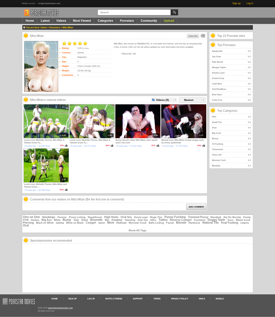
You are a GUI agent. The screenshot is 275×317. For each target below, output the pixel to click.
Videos (61, 20)
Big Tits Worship (232, 217)
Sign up (236, 3)
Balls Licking (156, 222)
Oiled (84, 219)
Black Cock (243, 219)
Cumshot (199, 219)
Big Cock (231, 133)
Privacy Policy (179, 299)
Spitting (60, 223)
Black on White (45, 222)
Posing (246, 217)
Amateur (117, 219)
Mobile (220, 299)
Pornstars (127, 20)
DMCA (202, 299)
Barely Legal (141, 217)
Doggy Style (216, 219)
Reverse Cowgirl (181, 219)
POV (231, 117)
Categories (105, 20)
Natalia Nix (231, 51)
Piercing (28, 222)
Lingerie (244, 223)
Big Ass (47, 219)
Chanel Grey (231, 78)
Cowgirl (91, 222)
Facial (170, 222)
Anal (231, 128)
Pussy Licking (77, 217)
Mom (110, 222)
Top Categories (227, 110)
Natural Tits (210, 222)
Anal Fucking (229, 222)
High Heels (111, 217)
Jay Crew (231, 56)
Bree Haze (231, 94)
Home (30, 20)
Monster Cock (231, 160)
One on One (31, 217)
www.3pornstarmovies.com (60, 308)
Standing (130, 220)
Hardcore (194, 222)
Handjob (215, 217)
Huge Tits (156, 217)
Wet (107, 220)
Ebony (231, 138)
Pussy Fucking (175, 217)
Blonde (181, 222)
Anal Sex (143, 220)
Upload (169, 20)
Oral (26, 225)
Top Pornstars (226, 45)
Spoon (101, 223)
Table (76, 220)
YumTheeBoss (231, 89)
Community (149, 20)
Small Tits (231, 122)
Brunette (96, 219)
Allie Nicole (231, 62)
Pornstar (62, 217)
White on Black (74, 222)
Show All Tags (137, 230)
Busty (67, 219)
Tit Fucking (231, 144)
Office (153, 220)
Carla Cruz (231, 100)
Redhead (121, 222)
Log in (250, 3)
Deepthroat (95, 217)
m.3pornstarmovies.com (49, 3)
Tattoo (163, 219)
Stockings (48, 217)
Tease (230, 220)
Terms (157, 299)
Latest (45, 20)
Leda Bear (231, 84)
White (57, 220)
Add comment (196, 207)
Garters (35, 220)
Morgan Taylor (231, 67)
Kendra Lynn (231, 73)
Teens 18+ (231, 155)
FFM (26, 219)
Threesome (231, 149)
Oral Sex (126, 217)
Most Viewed (82, 20)
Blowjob (231, 165)
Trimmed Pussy (198, 217)
